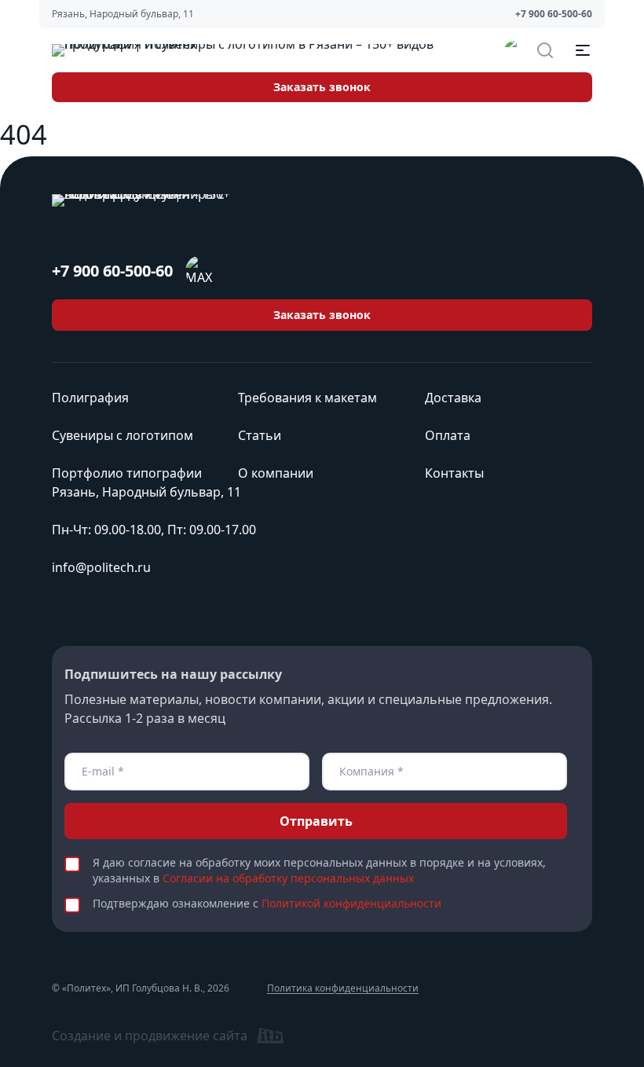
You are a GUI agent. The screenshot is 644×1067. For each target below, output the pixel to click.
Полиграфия (90, 397)
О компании (275, 473)
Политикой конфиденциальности (351, 903)
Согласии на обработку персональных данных (288, 878)
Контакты (454, 473)
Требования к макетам (307, 397)
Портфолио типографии (127, 473)
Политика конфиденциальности (343, 988)
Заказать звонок (322, 86)
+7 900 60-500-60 (553, 14)
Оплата (447, 435)
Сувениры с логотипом (122, 435)
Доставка (453, 397)
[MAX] (513, 50)
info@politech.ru (101, 567)
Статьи (259, 435)
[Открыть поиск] (545, 50)
